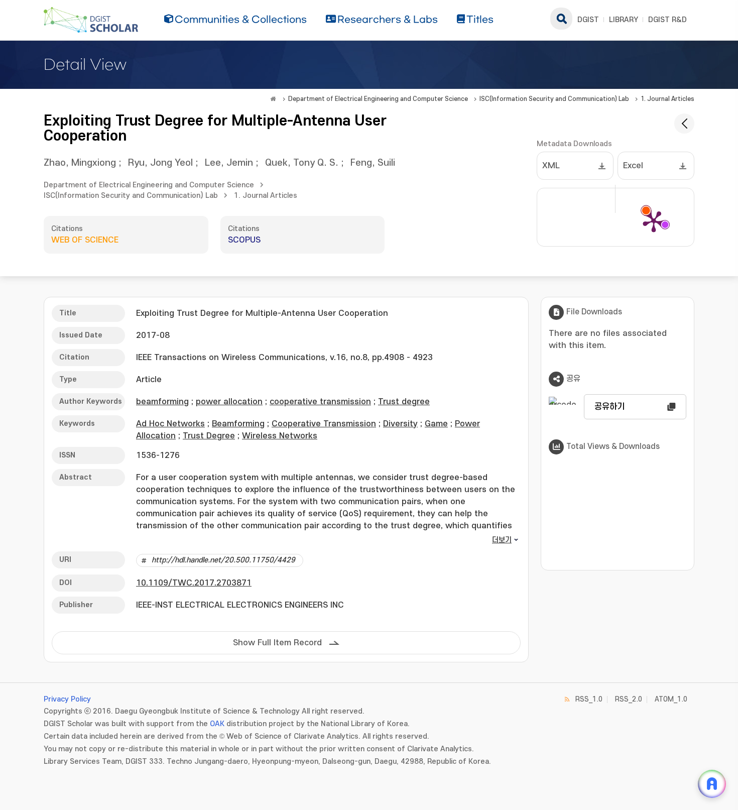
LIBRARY (623, 20)
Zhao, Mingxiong (80, 163)
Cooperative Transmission (324, 423)
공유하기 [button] (609, 406)
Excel (633, 165)
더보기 (502, 540)
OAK (217, 724)
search (561, 19)
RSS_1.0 (588, 699)
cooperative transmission (320, 401)
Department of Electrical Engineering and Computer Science (378, 98)
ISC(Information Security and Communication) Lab (554, 98)
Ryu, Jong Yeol (160, 163)
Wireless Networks (279, 435)
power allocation (229, 401)
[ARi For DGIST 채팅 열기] (712, 784)
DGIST (588, 20)
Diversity (400, 423)
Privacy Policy (67, 699)
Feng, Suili (372, 163)
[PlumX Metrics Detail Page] (654, 221)
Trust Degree (209, 435)
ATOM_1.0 (671, 699)
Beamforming (238, 423)
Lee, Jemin (229, 163)
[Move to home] (273, 99)
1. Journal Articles (667, 98)
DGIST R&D (667, 20)
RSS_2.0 (628, 699)
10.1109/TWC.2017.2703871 (194, 583)
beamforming (162, 401)
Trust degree (404, 401)
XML (551, 165)
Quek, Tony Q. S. (301, 163)
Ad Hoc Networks (170, 423)
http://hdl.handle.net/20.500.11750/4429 (223, 560)
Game (436, 423)
